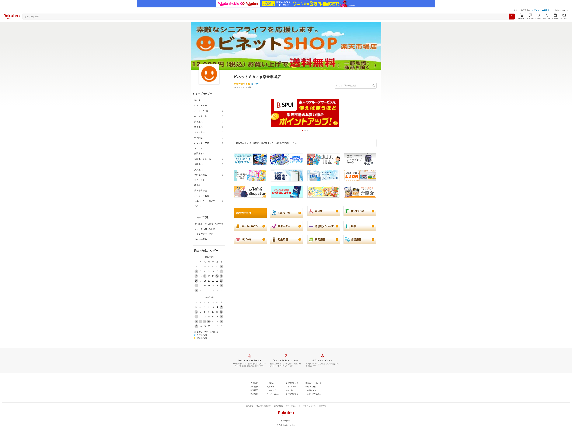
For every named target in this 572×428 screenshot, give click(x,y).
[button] (561, 10)
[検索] (512, 16)
